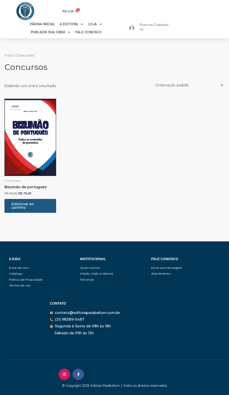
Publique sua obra (48, 32)
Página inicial (42, 24)
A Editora (69, 24)
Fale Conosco (88, 32)
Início (8, 55)
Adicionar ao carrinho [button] (22, 206)
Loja (92, 24)
